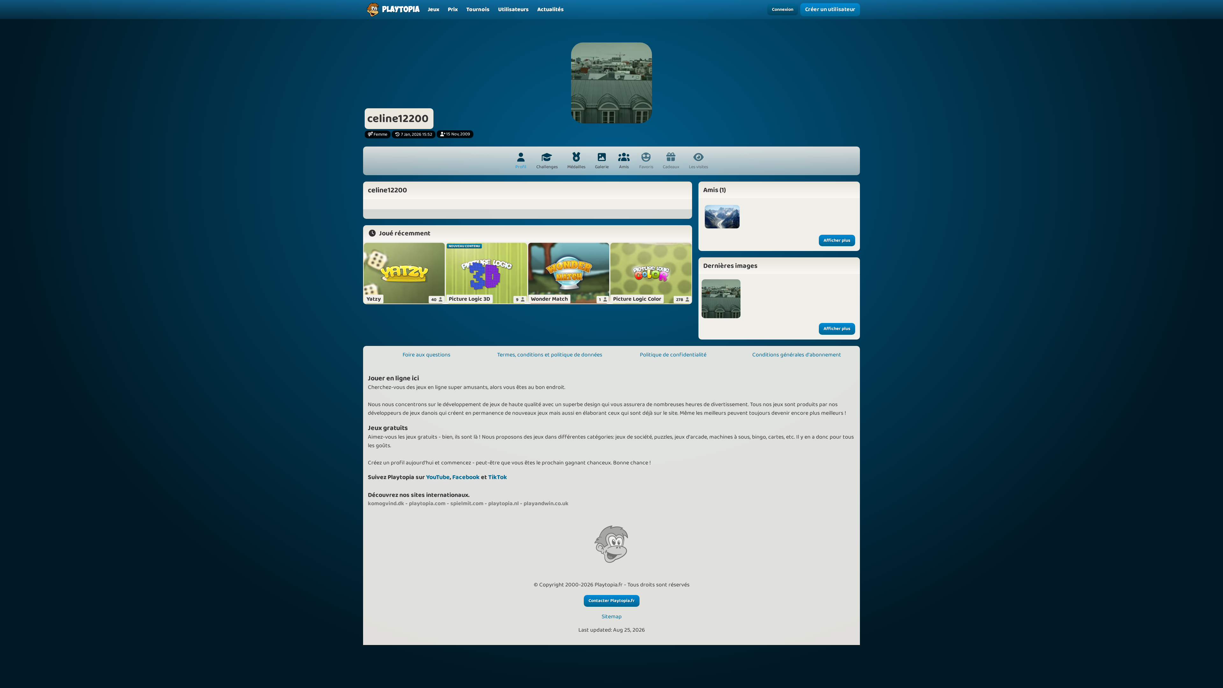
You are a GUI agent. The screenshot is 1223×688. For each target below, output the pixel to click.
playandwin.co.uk (546, 503)
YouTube (438, 477)
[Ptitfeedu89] (722, 217)
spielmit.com (466, 503)
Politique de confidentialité (673, 354)
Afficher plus (837, 240)
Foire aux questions (426, 354)
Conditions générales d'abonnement (796, 354)
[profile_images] (721, 298)
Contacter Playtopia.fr (612, 601)
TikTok (497, 477)
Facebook (466, 477)
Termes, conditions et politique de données (549, 354)
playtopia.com (427, 503)
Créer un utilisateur (830, 9)
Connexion (782, 9)
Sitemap (612, 617)
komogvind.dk (386, 503)
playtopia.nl (503, 503)
